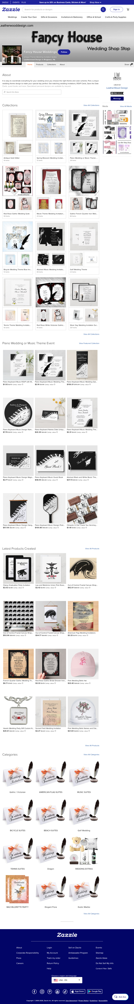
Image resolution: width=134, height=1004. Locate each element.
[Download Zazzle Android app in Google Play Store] (94, 991)
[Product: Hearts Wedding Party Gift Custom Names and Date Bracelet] (18, 711)
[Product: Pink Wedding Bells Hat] (83, 664)
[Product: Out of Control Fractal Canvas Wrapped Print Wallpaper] (18, 616)
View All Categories (91, 754)
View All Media (126, 106)
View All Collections (91, 105)
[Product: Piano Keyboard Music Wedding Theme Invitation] (50, 365)
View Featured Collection (89, 343)
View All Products (92, 549)
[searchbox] (64, 10)
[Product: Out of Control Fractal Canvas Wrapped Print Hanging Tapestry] (50, 616)
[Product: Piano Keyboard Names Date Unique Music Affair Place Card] (50, 413)
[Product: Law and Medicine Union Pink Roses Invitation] (50, 568)
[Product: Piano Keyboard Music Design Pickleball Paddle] (50, 508)
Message (117, 98)
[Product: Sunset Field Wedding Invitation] (50, 711)
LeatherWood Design (117, 87)
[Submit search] (103, 9)
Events (16, 2)
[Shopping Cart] (128, 9)
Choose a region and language (64, 976)
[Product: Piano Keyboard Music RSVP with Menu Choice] (18, 365)
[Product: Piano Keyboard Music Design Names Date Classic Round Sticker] (18, 413)
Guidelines (93, 1001)
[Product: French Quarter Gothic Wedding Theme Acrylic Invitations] (18, 664)
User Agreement (71, 1001)
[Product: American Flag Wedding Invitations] (83, 616)
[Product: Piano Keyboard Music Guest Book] (50, 460)
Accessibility (103, 1001)
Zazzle (5, 2)
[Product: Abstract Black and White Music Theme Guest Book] (82, 460)
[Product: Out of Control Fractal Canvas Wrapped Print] (83, 568)
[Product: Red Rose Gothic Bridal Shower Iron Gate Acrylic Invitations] (50, 664)
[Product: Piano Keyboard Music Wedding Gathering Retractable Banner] (82, 365)
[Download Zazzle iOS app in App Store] (77, 991)
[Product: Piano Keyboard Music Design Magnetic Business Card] (18, 460)
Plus (23, 2)
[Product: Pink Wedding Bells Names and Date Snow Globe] (83, 711)
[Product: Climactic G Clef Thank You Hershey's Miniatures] (82, 508)
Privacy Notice (84, 1001)
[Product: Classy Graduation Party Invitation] (18, 568)
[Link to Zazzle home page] (12, 9)
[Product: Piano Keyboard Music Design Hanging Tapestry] (18, 508)
